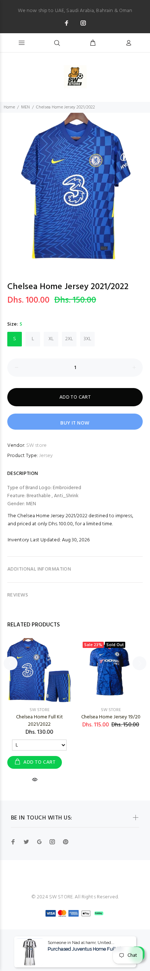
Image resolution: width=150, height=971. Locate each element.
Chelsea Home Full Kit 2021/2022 (39, 721)
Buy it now (74, 423)
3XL (87, 339)
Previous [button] (7, 181)
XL (51, 339)
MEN (25, 107)
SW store (36, 445)
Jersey (46, 456)
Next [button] (143, 181)
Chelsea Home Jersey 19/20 (111, 717)
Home (9, 107)
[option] (75, 188)
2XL (69, 339)
